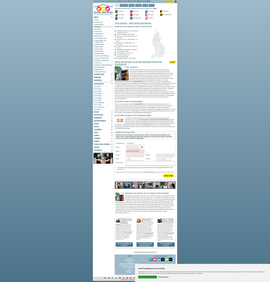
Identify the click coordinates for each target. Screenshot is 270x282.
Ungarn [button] (96, 147)
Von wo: (118, 155)
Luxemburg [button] (98, 129)
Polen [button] (96, 132)
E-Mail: (117, 159)
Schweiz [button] (96, 135)
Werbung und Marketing (129, 267)
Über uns (129, 258)
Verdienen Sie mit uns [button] (169, 1)
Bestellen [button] (172, 62)
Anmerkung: (119, 162)
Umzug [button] (96, 17)
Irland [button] (96, 124)
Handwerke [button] (98, 80)
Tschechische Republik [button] (102, 144)
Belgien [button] (96, 112)
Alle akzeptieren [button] (143, 277)
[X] (162, 259)
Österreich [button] (98, 150)
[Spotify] (166, 259)
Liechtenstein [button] (98, 84)
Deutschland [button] (98, 115)
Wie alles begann (129, 260)
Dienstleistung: (120, 143)
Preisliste (129, 262)
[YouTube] (155, 259)
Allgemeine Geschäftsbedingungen (129, 264)
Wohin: (148, 155)
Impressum (129, 270)
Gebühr (166, 167)
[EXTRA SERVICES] (103, 8)
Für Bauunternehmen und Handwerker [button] (166, 244)
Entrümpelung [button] (99, 74)
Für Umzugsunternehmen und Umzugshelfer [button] (124, 244)
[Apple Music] (170, 259)
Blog (129, 269)
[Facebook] (151, 259)
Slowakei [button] (97, 138)
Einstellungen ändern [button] (163, 277)
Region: (118, 151)
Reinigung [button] (97, 77)
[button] (124, 5)
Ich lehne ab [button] (153, 277)
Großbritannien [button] (100, 121)
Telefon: (148, 159)
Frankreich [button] (98, 118)
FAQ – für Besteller (124, 265)
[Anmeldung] (176, 2)
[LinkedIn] (159, 259)
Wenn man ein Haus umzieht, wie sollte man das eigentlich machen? (147, 193)
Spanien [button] (96, 141)
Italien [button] (96, 127)
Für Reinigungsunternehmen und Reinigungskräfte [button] (145, 244)
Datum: (118, 147)
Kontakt (129, 272)
